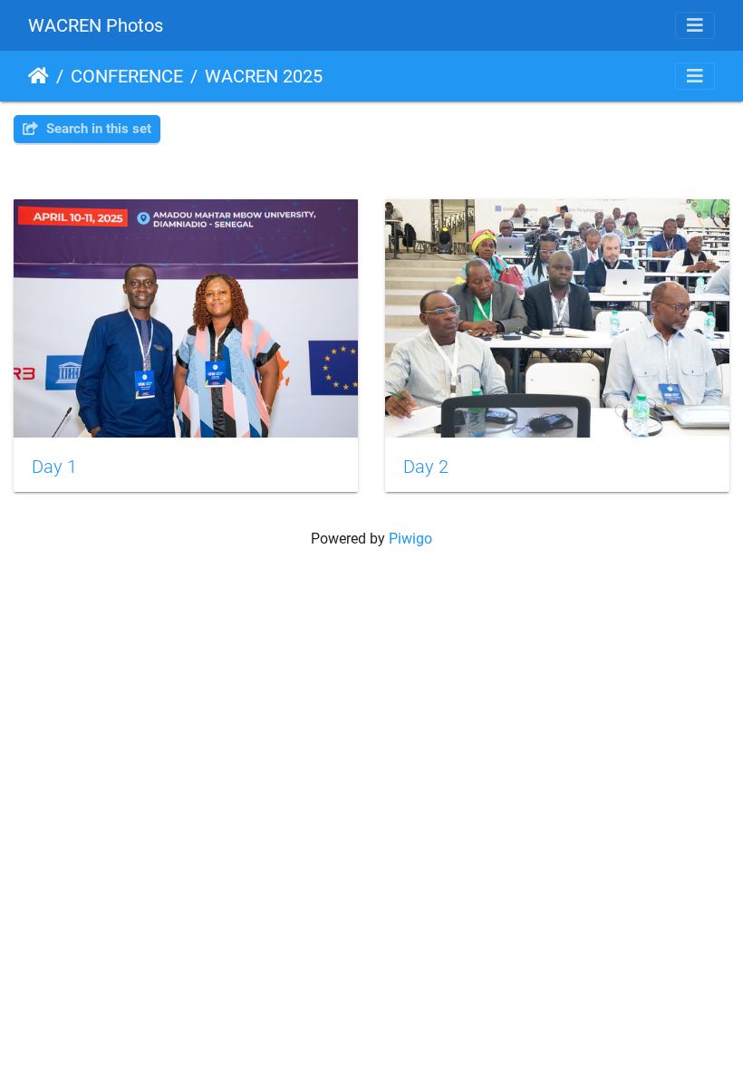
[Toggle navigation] (695, 25)
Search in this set (97, 128)
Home (38, 76)
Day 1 (54, 466)
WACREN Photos (95, 25)
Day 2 (426, 466)
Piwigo (410, 538)
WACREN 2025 (264, 76)
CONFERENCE (127, 76)
